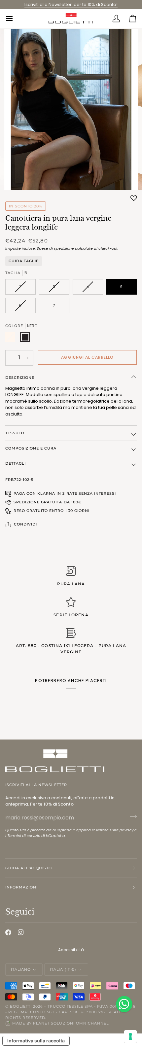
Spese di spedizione (55, 248)
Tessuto (14, 433)
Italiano (21, 969)
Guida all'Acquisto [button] (28, 868)
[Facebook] (8, 932)
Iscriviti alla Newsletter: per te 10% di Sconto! (71, 4)
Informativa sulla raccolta (36, 1040)
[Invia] (131, 817)
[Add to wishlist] (133, 198)
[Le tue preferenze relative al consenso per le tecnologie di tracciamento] (130, 1036)
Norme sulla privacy (114, 830)
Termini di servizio (23, 835)
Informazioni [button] (21, 887)
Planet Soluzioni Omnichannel (71, 1023)
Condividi (25, 524)
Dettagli (15, 463)
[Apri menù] (13, 18)
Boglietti (21, 1006)
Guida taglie (24, 261)
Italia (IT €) (63, 969)
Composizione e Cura (31, 448)
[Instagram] (21, 932)
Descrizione (19, 377)
